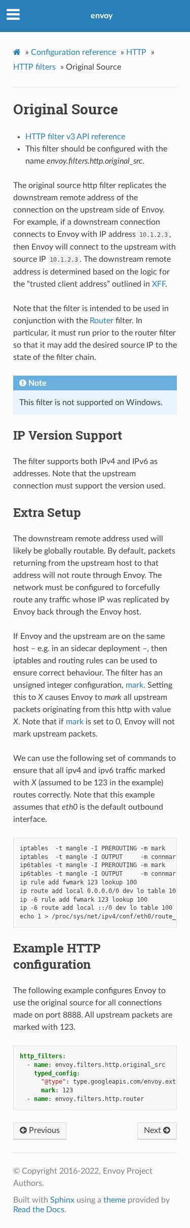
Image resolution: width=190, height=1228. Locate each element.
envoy (101, 16)
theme (114, 1200)
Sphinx (62, 1200)
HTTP (136, 52)
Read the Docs (38, 1210)
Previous (43, 1130)
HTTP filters (34, 67)
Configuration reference (73, 52)
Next (153, 1130)
